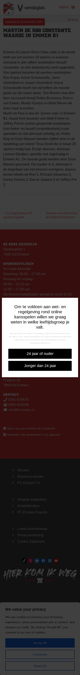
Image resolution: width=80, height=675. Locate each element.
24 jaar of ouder (40, 354)
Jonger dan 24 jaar (40, 366)
